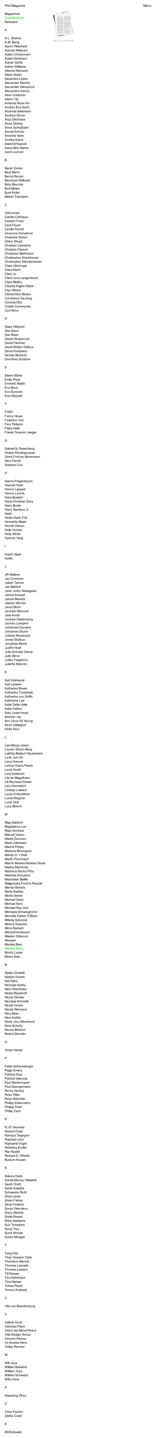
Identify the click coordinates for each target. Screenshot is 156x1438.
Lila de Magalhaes (17, 778)
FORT (9, 412)
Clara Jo (10, 274)
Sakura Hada (14, 1176)
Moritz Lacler (14, 952)
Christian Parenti (16, 249)
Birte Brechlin (14, 184)
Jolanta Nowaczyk (17, 635)
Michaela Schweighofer (21, 912)
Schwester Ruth (16, 1192)
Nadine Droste (15, 977)
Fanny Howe (14, 416)
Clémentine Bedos (18, 294)
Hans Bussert (14, 497)
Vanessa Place (15, 1326)
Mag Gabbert (14, 822)
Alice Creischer (15, 95)
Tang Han (11, 1253)
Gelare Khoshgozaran (20, 452)
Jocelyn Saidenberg (19, 619)
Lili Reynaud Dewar (18, 782)
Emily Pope (12, 379)
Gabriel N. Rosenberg (20, 448)
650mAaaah (13, 1432)
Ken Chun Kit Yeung (19, 721)
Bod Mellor (12, 188)
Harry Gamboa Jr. (17, 509)
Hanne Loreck (15, 493)
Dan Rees (11, 335)
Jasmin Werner (15, 603)
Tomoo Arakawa (16, 1290)
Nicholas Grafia (15, 985)
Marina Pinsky (14, 847)
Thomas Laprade (16, 1265)
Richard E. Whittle (17, 1156)
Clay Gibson (13, 290)
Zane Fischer (14, 1412)
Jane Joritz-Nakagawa (20, 591)
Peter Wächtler (15, 1099)
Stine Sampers (15, 1221)
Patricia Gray (13, 1074)
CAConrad (12, 213)
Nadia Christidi (15, 973)
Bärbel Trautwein (16, 196)
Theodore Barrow (17, 1261)
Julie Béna (12, 656)
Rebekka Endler (16, 1147)
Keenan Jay (13, 717)
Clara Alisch (13, 270)
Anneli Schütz (14, 131)
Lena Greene (14, 761)
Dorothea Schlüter (17, 359)
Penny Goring (14, 1091)
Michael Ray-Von (17, 908)
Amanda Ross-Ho (17, 103)
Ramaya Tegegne (17, 1135)
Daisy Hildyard (14, 327)
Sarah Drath (13, 1184)
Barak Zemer (14, 168)
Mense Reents (15, 887)
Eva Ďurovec (14, 392)
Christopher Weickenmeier (23, 261)
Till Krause (12, 1273)
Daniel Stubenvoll (17, 339)
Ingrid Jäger (13, 554)
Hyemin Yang (14, 538)
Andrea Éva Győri (17, 107)
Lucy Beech (13, 806)
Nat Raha (11, 981)
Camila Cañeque (16, 217)
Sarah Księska (14, 1188)
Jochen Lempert (16, 623)
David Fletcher (15, 343)
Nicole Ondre (14, 1005)
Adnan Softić (14, 62)
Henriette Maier (15, 522)
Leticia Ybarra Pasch (19, 765)
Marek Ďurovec (15, 839)
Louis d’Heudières (17, 794)
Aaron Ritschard (16, 46)
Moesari (10, 940)
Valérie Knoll (13, 1322)
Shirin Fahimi (14, 1200)
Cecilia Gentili (14, 229)
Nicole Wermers (16, 1009)
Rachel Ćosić (14, 1131)
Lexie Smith (13, 769)
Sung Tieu (12, 1229)
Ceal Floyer (13, 225)
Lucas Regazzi (15, 798)
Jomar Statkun (15, 639)
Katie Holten (13, 709)
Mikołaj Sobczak (16, 920)
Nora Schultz (14, 1026)
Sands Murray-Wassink (21, 1180)
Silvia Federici (14, 1204)
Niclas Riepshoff (16, 993)
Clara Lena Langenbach (21, 278)
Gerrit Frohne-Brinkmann (22, 457)
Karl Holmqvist (15, 680)
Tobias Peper (14, 1286)
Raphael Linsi (14, 1139)
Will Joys (11, 1363)
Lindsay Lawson (16, 790)
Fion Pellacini (14, 424)
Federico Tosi (14, 420)
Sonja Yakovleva (16, 1208)
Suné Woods (14, 1233)
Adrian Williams (15, 66)
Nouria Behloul (15, 1030)
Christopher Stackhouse (22, 257)
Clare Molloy (13, 282)
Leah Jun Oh (14, 757)
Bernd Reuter (14, 176)
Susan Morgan (15, 1237)
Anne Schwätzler (17, 127)
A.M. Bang (12, 42)
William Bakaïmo (16, 1367)
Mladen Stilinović (16, 936)
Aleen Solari (13, 75)
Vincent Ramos (15, 1338)
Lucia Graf (12, 802)
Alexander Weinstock (20, 87)
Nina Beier (12, 1013)
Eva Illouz (11, 387)
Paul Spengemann (18, 1086)
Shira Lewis (13, 1196)
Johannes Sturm (16, 631)
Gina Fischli (13, 461)
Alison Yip (11, 99)
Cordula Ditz (13, 302)
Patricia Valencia (16, 1078)
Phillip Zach (13, 1111)
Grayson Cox (14, 465)
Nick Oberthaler (16, 989)
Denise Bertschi (16, 355)
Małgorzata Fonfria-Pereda (23, 883)
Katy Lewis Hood (16, 713)
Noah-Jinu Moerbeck (20, 1021)
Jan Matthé (13, 587)
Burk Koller (12, 192)
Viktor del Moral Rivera (20, 1330)
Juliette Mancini (16, 664)
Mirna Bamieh (14, 928)
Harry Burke (13, 505)
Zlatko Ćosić (13, 1416)
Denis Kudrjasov (16, 351)
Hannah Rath (14, 485)
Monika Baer (13, 944)
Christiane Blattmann (19, 253)
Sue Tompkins (15, 1225)
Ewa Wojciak (13, 396)
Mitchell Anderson (17, 932)
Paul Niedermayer (17, 1082)
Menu (147, 5)
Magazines (12, 14)
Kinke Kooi (12, 729)
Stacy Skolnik (14, 1212)
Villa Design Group (17, 1334)
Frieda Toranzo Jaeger (21, 432)
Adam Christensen (18, 54)
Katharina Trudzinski (19, 692)
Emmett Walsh (15, 383)
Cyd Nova (11, 310)
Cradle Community (18, 306)
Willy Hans (12, 1379)
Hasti (8, 513)
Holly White (13, 534)
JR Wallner (12, 574)
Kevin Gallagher (15, 725)
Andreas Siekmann (18, 111)
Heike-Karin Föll (16, 518)
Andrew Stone (15, 115)
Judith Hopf (13, 648)
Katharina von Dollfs (18, 696)
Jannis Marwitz (15, 599)
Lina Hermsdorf (15, 786)
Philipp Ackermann (18, 1103)
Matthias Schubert (17, 875)
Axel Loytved (14, 152)
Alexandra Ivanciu (17, 91)
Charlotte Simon (16, 237)
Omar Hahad (13, 1050)
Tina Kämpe (13, 1282)
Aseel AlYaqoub (16, 144)
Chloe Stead (13, 241)
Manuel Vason (14, 834)
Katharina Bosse (16, 688)
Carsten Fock (14, 221)
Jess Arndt (12, 615)
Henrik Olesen (15, 526)
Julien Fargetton (16, 660)
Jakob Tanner (14, 583)
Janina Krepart (15, 595)
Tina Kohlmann (15, 1277)
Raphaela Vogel (16, 1143)
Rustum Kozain (15, 1160)
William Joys (13, 1371)
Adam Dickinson (16, 58)
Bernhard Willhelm (17, 180)
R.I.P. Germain (15, 1127)
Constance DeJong (18, 298)
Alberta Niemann (16, 70)
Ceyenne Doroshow (19, 233)
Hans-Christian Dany (19, 501)
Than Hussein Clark (18, 1257)
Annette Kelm (14, 136)
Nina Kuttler (13, 1017)
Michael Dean (14, 900)
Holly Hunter (13, 530)
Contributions (14, 18)
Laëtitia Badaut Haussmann (24, 753)
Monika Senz (14, 948)
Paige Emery (14, 1070)
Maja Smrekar (14, 830)
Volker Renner (15, 1347)
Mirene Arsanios (16, 924)
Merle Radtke (14, 891)
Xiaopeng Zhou (15, 1395)
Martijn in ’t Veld (16, 855)
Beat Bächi (12, 172)
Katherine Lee (15, 700)
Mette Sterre (14, 895)
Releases (11, 22)
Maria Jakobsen (16, 843)
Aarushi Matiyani (16, 50)
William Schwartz (16, 1375)
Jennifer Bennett (17, 611)
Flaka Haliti (12, 428)
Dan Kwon (12, 331)
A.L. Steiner (13, 38)
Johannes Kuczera (18, 627)
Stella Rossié (13, 1217)
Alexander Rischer (17, 83)
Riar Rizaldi (12, 1151)
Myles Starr (12, 956)
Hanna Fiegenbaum (18, 481)
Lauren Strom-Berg (18, 749)
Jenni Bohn (13, 607)
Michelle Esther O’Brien (21, 916)
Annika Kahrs (14, 140)
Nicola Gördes (14, 997)
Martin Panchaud (16, 859)
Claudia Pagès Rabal (19, 286)
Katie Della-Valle (16, 704)
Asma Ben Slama (16, 148)
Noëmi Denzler (15, 1034)
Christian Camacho (18, 245)
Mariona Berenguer (18, 851)
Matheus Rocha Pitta (19, 871)
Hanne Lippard (15, 489)
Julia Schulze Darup (19, 652)
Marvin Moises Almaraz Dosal (25, 863)
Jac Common (14, 578)
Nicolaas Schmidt (17, 1001)
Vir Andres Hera (16, 1342)
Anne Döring (14, 123)
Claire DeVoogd (16, 266)
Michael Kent (14, 904)
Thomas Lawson (16, 1269)
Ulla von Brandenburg (20, 1306)
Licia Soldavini (14, 774)
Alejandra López (16, 79)
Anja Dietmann (15, 119)
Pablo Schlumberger (19, 1066)
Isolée (9, 558)
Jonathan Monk (16, 643)
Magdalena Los (15, 826)
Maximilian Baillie (16, 879)
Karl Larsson (13, 684)
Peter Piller (12, 1095)
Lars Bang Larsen (17, 745)
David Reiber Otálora (19, 347)
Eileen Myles (13, 375)
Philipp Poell (13, 1107)
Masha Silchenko (16, 867)
